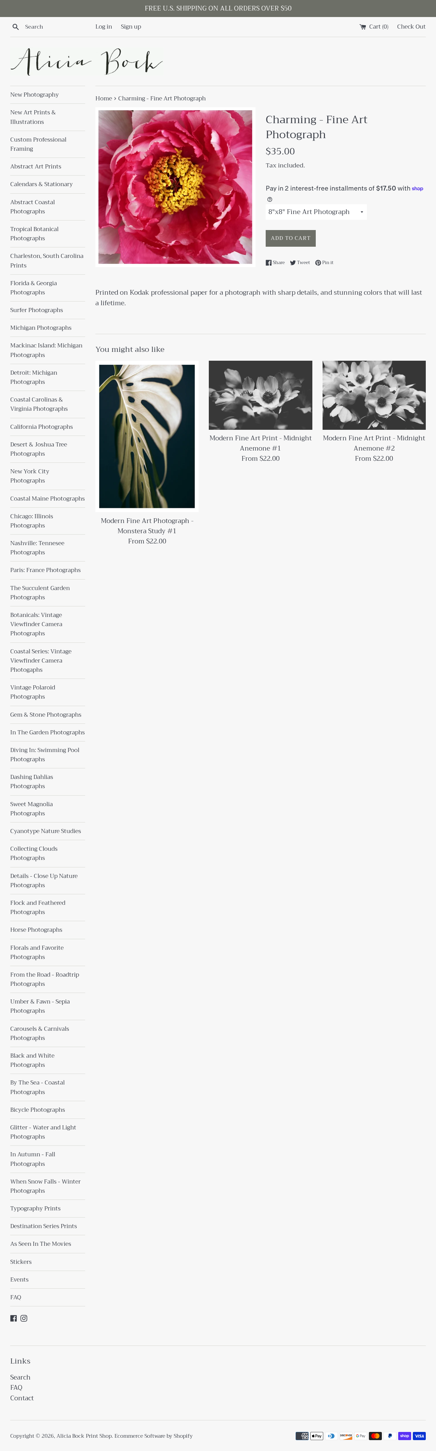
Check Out (411, 26)
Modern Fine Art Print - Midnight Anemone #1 (260, 443)
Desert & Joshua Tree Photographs (38, 449)
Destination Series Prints (43, 1226)
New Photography (34, 95)
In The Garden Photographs (47, 732)
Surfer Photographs (36, 310)
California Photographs (41, 427)
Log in (103, 26)
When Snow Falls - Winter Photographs (45, 1186)
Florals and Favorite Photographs (37, 952)
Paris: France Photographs (45, 570)
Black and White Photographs (32, 1060)
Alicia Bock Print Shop (84, 1436)
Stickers (21, 1262)
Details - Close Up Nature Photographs (44, 880)
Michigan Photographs (41, 328)
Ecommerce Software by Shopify (153, 1436)
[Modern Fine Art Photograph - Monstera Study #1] (147, 436)
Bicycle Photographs (37, 1110)
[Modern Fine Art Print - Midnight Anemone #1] (260, 395)
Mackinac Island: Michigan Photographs (46, 350)
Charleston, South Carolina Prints (46, 260)
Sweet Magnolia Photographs (31, 808)
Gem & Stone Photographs (45, 715)
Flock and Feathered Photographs (37, 907)
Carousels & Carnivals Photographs (39, 1033)
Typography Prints (35, 1208)
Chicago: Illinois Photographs (31, 521)
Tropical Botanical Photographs (34, 233)
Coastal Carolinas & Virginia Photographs (39, 404)
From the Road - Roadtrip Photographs (44, 979)
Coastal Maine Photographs (47, 499)
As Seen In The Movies (40, 1244)
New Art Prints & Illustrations (33, 117)
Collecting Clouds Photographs (34, 853)
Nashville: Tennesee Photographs (37, 547)
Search (20, 1377)
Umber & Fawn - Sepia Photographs (40, 1006)
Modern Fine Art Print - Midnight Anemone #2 (374, 443)
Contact (22, 1398)
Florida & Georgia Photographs (33, 287)
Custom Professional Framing (38, 144)
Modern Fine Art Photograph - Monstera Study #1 (147, 526)
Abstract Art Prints (35, 167)
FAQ (15, 1297)
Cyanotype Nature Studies (45, 831)
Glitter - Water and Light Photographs (43, 1132)
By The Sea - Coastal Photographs (37, 1087)
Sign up (131, 26)
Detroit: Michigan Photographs (33, 377)
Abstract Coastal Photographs (32, 206)
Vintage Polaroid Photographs (32, 692)
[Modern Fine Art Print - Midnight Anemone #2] (374, 395)
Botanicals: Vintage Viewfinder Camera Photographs (36, 624)
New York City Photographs (29, 476)
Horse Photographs (36, 930)
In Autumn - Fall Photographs (32, 1159)
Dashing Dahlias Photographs (31, 781)
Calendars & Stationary (41, 184)
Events (19, 1280)
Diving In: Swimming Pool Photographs (44, 754)
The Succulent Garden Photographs (40, 592)
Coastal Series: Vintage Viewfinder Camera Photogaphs (41, 661)
